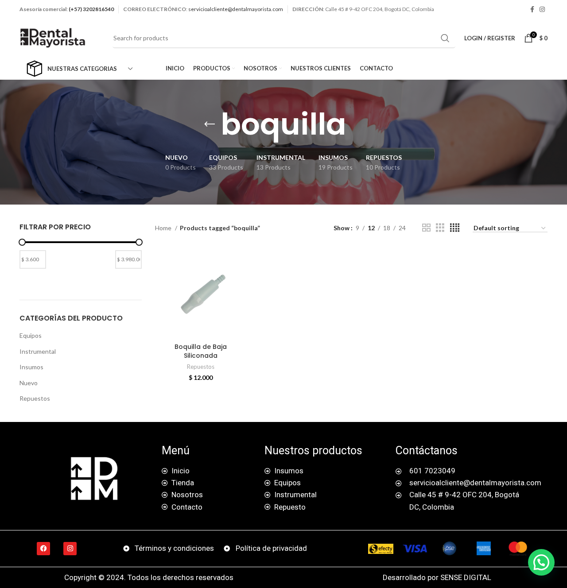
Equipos (30, 335)
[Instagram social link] (542, 9)
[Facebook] (43, 548)
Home (164, 228)
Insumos (31, 367)
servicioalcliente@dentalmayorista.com (235, 9)
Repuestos (34, 398)
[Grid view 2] (426, 227)
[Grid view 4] (454, 227)
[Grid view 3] (440, 227)
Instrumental (37, 351)
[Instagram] (70, 548)
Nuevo (28, 383)
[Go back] (209, 124)
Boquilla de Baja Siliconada (201, 351)
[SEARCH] (445, 38)
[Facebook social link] (532, 9)
